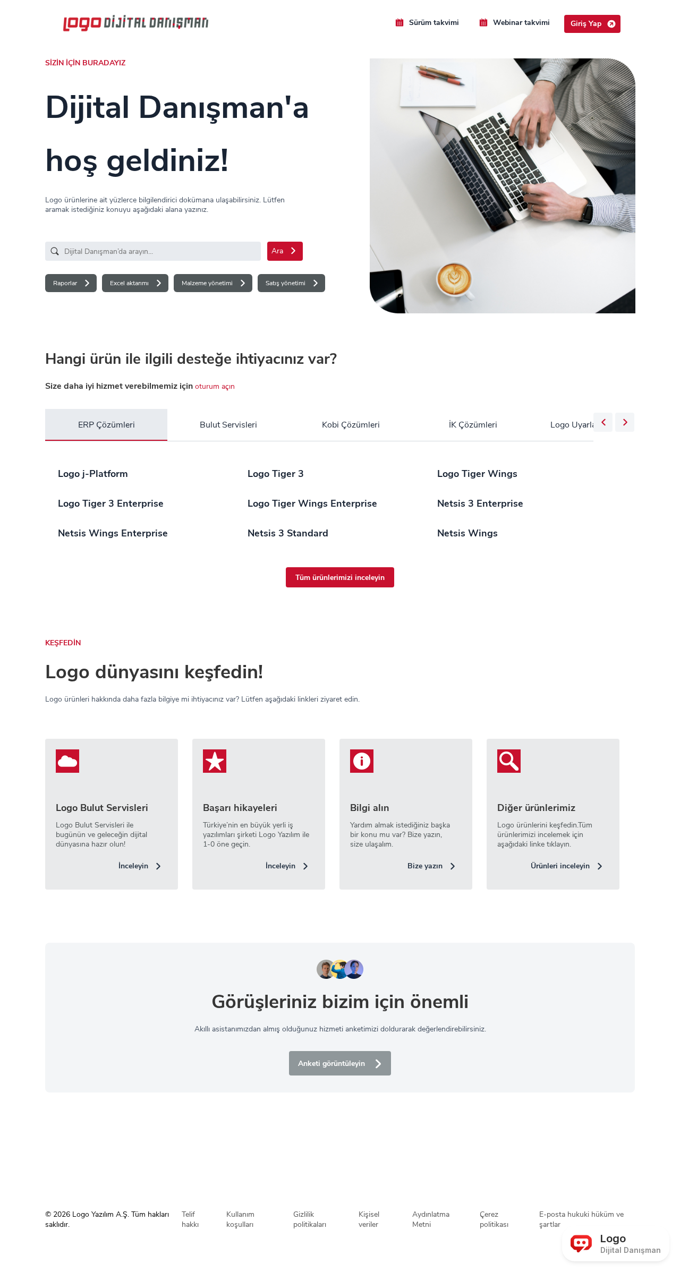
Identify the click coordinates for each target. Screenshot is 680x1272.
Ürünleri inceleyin (560, 866)
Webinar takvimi (521, 23)
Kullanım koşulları (240, 1219)
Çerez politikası (494, 1219)
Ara (277, 251)
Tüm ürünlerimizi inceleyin (340, 578)
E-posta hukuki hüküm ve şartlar (581, 1219)
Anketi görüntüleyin (331, 1063)
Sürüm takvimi (434, 23)
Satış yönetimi (285, 283)
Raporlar (65, 283)
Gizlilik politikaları (309, 1219)
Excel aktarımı (129, 283)
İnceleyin (133, 866)
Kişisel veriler (369, 1219)
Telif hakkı (190, 1219)
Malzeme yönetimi (207, 283)
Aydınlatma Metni (430, 1219)
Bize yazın (425, 866)
